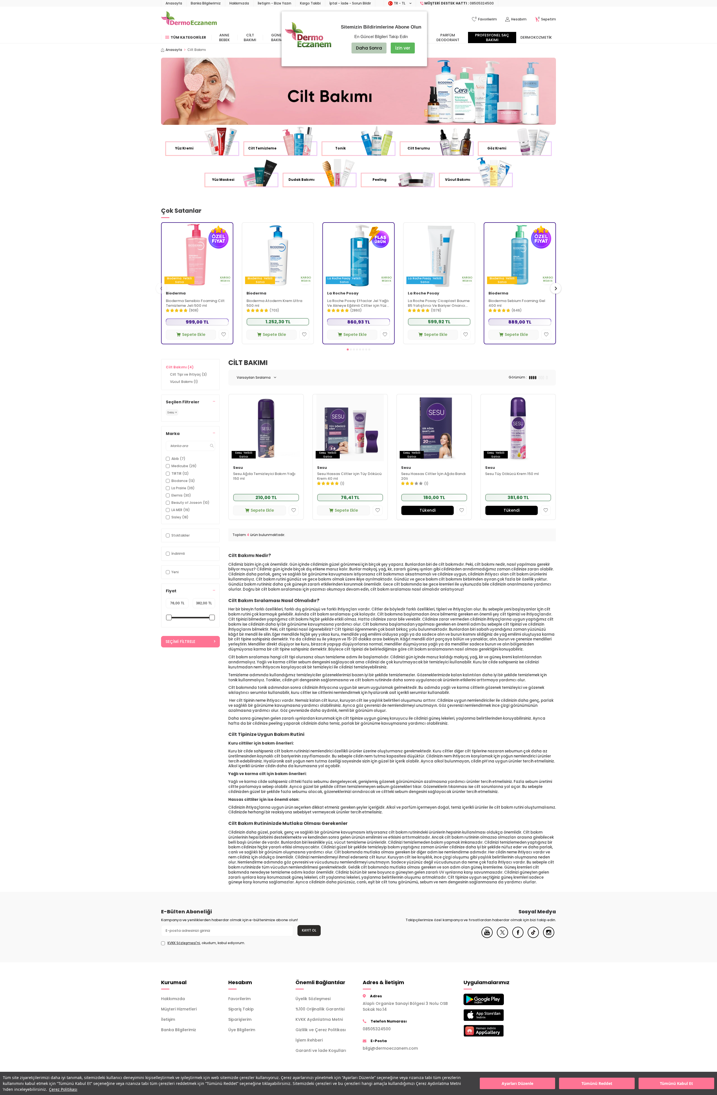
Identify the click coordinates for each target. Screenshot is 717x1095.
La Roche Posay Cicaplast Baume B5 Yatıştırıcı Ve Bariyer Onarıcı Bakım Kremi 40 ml (439, 303)
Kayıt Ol (309, 930)
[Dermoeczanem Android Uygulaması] (493, 999)
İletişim (168, 1019)
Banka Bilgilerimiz (206, 3)
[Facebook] (517, 936)
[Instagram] (548, 936)
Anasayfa (174, 3)
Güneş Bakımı (277, 37)
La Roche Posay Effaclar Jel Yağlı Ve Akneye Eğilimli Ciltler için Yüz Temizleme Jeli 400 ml (358, 303)
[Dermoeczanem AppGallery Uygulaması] (493, 1030)
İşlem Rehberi (309, 1040)
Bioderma (176, 293)
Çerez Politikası (63, 1089)
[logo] (189, 19)
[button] (348, 349)
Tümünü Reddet (596, 1083)
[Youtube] (487, 936)
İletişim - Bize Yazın (274, 3)
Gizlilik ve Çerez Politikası (320, 1030)
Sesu (238, 467)
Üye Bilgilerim (241, 1030)
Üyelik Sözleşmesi (312, 999)
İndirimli (178, 553)
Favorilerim (239, 999)
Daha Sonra (369, 48)
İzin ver (402, 48)
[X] (502, 936)
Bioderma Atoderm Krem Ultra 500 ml (274, 303)
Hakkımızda (239, 3)
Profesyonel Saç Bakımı (492, 37)
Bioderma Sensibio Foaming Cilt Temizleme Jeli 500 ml (195, 303)
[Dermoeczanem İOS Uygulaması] (493, 1015)
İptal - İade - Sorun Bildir (350, 3)
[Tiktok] (533, 936)
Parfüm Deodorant (447, 37)
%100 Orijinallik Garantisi (319, 1009)
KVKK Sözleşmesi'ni (183, 942)
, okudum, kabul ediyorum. (206, 943)
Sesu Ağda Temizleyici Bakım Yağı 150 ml (264, 476)
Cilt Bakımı (250, 37)
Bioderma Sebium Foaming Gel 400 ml (516, 303)
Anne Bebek (224, 37)
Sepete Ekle (193, 334)
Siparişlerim (240, 1019)
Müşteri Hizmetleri (179, 1009)
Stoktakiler (180, 535)
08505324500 (377, 1029)
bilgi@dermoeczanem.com (390, 1048)
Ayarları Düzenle (517, 1083)
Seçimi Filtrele (180, 641)
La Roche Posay (342, 293)
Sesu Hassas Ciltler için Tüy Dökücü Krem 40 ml (349, 476)
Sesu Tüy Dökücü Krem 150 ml (512, 474)
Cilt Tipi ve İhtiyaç (188, 374)
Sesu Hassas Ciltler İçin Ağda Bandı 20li (433, 476)
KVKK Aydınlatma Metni (319, 1019)
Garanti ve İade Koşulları (320, 1050)
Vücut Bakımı (184, 381)
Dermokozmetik (536, 37)
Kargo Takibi (310, 3)
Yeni (175, 572)
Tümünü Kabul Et (676, 1083)
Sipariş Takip (241, 1009)
